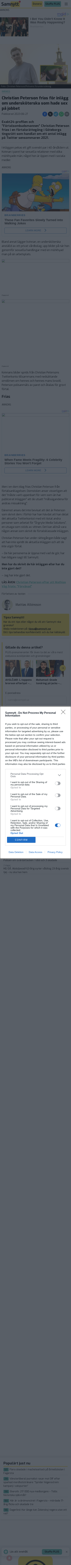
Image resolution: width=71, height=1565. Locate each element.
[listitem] (35, 775)
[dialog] (35, 782)
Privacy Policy (55, 852)
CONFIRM (21, 840)
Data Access (35, 852)
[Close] (64, 713)
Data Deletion (16, 852)
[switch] (57, 783)
